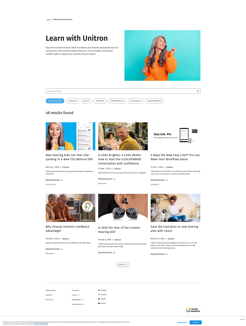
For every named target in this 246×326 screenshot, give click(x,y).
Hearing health (51, 184)
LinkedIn (103, 299)
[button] (198, 91)
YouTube (103, 303)
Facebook (103, 294)
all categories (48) (55, 101)
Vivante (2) (73, 101)
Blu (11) (86, 101)
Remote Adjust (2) (154, 101)
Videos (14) (100, 101)
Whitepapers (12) (117, 101)
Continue (242, 319)
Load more (122, 264)
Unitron (65, 167)
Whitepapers (102, 183)
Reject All (195, 322)
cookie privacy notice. (40, 324)
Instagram (104, 290)
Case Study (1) (135, 101)
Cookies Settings (182, 322)
